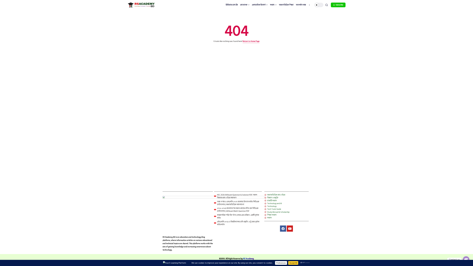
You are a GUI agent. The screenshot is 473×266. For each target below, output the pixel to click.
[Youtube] (290, 228)
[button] (318, 5)
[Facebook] (283, 228)
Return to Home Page (251, 41)
